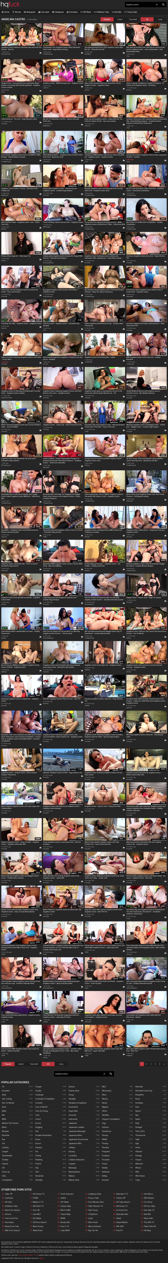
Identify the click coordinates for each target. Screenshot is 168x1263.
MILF (104, 1086)
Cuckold (38, 1103)
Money (105, 1099)
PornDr (45, 364)
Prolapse (106, 1155)
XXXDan (4, 672)
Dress (37, 1139)
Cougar (38, 1086)
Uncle (137, 1147)
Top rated (43, 12)
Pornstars (72, 12)
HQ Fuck (10, 4)
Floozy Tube (93, 1198)
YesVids (87, 398)
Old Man (105, 1115)
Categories (58, 12)
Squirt (137, 1119)
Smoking (139, 1103)
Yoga (137, 1180)
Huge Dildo (73, 1111)
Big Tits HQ (93, 1230)
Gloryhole (39, 1176)
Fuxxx (128, 918)
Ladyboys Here (94, 1194)
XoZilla (87, 90)
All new (16, 12)
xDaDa (63, 1198)
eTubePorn (93, 1214)
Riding (104, 1176)
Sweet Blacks (122, 1222)
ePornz (8, 1214)
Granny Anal (74, 1091)
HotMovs (129, 1055)
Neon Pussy (38, 1226)
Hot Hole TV (149, 1210)
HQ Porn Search (40, 1222)
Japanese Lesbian (76, 1127)
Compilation (7, 1180)
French (38, 1164)
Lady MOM (65, 1230)
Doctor (38, 1123)
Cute (37, 1115)
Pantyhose (106, 1131)
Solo (137, 1107)
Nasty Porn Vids (12, 1226)
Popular (107, 19)
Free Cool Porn (11, 1218)
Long (160, 19)
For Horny (148, 1202)
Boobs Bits (65, 1222)
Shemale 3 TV (122, 1194)
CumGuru (9, 1198)
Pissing (105, 1143)
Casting (5, 1147)
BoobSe (4, 705)
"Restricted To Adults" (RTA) (28, 1255)
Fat (36, 1151)
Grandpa (39, 1180)
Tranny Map (65, 1214)
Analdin (4, 229)
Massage (73, 1168)
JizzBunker (89, 362)
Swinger (138, 1127)
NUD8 (63, 1218)
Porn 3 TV (65, 1226)
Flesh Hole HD (150, 1226)
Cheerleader (7, 1155)
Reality (105, 1168)
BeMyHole (46, 126)
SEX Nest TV (38, 1206)
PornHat (4, 124)
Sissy (137, 1099)
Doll (36, 1131)
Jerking (72, 1147)
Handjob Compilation (78, 1103)
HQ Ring (147, 1230)
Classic (5, 1164)
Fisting (38, 1155)
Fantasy (38, 1147)
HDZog (128, 90)
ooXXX (45, 1022)
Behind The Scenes (10, 1123)
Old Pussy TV (122, 1206)
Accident (6, 1091)
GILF (37, 1172)
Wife (137, 1172)
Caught (5, 1151)
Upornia (87, 126)
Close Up (6, 1172)
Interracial (73, 1119)
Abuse (41, 1258)
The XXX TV (149, 1222)
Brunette (5, 1135)
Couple (38, 1091)
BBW (4, 1119)
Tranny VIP (120, 1198)
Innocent (72, 1115)
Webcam (139, 1164)
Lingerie (72, 1164)
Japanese (73, 1123)
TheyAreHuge (48, 54)
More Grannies (94, 1226)
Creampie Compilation (44, 1099)
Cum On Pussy (41, 1111)
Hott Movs (148, 1194)
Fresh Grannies (67, 1194)
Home (5, 12)
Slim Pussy (93, 1210)
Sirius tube (148, 1218)
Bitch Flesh (93, 1222)
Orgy (104, 1123)
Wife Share (140, 1176)
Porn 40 (36, 1210)
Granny (72, 1086)
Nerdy (104, 1103)
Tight (137, 1139)
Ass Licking (7, 1099)
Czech (38, 1119)
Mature (72, 1176)
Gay (37, 1168)
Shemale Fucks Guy (143, 1091)
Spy (136, 1115)
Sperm (138, 1111)
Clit (3, 1168)
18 (3, 1086)
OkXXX (87, 705)
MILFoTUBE (65, 1210)
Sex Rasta (9, 1222)
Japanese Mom (75, 1135)
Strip (137, 1123)
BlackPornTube (6, 398)
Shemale (139, 1086)
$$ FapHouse (6, 465)
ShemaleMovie (48, 263)
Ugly (137, 1143)
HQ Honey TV (38, 1194)
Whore (138, 1168)
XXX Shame (149, 1198)
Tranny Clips (130, 12)
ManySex (46, 467)
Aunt (4, 1107)
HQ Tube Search (123, 1202)
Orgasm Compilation (111, 1119)
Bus (3, 1139)
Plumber (105, 1147)
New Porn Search (12, 1210)
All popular (29, 12)
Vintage (138, 1155)
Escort (38, 1143)
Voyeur (138, 1159)
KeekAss (88, 54)
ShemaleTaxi (89, 604)
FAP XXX (120, 1226)
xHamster (46, 161)
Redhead (105, 1172)
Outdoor (105, 1127)
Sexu (128, 161)
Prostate (105, 1159)
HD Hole (8, 1202)
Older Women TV (95, 1206)
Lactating (73, 1155)
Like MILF (37, 1214)
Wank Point (38, 1230)
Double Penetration (43, 1135)
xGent (118, 1218)
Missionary (106, 1091)
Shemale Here (122, 1214)
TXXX (86, 431)
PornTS (119, 1230)
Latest (120, 19)
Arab (4, 1095)
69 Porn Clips (149, 1206)
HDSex (3, 261)
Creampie (39, 1095)
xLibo (90, 1218)
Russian (105, 1180)
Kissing (72, 1151)
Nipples (105, 1107)
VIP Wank (85, 12)
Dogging (38, 1127)
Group (71, 1095)
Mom (104, 1095)
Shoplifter (139, 1095)
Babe (4, 1111)
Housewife (73, 1107)
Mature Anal (74, 1180)
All (147, 19)
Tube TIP (9, 1194)
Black (4, 1127)
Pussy (104, 1164)
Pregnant (106, 1151)
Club (4, 1176)
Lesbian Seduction (77, 1159)
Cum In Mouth (41, 1107)
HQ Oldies (37, 1218)
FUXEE (35, 1198)
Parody (105, 1135)
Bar (3, 1115)
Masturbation (74, 1172)
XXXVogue (46, 227)
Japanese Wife (75, 1143)
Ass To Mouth (8, 1103)
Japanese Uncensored (78, 1139)
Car (3, 1143)
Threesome (140, 1135)
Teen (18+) (140, 1131)
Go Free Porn (122, 1210)
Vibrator (138, 1151)
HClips (45, 1058)
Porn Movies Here (96, 1202)
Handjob (72, 1099)
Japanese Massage (77, 1131)
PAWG (104, 1139)
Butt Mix (116, 12)
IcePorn (46, 88)
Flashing (38, 1159)
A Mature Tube (101, 12)
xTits (128, 56)
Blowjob (5, 1131)
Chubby (5, 1159)
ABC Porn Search (12, 1230)
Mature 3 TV (38, 1202)
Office (104, 1111)
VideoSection (6, 54)
